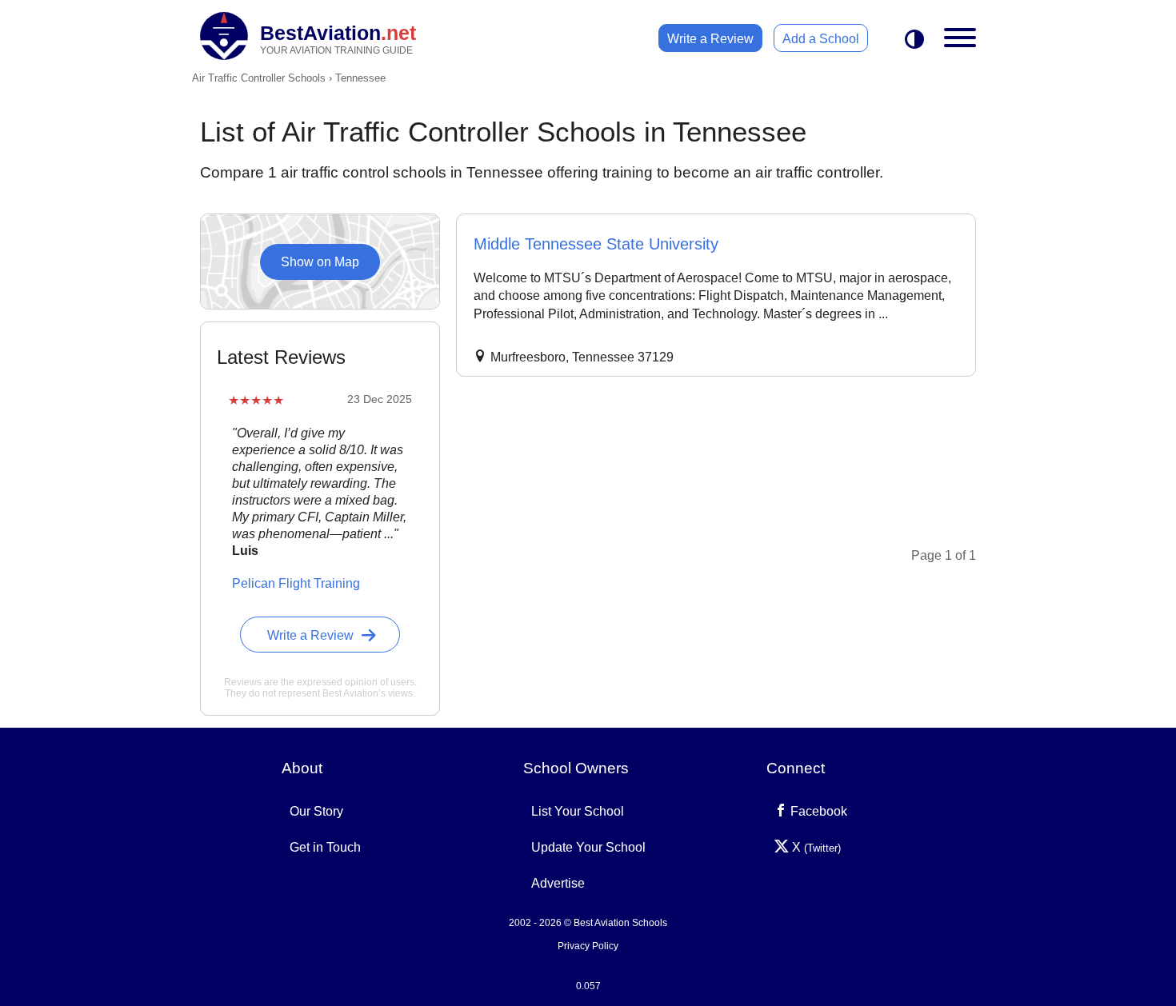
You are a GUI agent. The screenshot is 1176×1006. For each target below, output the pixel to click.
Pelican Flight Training (296, 583)
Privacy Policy (588, 946)
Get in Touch (325, 847)
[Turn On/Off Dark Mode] (914, 40)
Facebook (817, 811)
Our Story (316, 811)
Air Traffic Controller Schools (259, 78)
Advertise (558, 883)
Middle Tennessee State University (596, 244)
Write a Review (710, 39)
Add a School (820, 39)
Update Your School (588, 847)
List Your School (577, 811)
